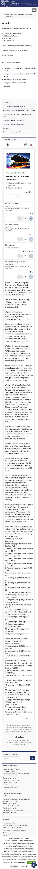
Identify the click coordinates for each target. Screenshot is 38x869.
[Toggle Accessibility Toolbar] (33, 864)
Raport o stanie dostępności (12, 132)
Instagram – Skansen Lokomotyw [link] (15, 83)
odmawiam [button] (14, 866)
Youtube (6, 128)
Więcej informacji (20, 862)
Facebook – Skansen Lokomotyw (13, 120)
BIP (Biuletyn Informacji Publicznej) (14, 106)
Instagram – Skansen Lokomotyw (13, 124)
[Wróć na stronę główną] (19, 3)
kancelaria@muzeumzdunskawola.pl (19, 46)
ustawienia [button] (24, 866)
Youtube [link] (7, 86)
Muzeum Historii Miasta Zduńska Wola (15, 10)
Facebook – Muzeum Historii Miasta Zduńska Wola (19, 110)
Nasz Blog (6, 103)
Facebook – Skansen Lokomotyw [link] (15, 79)
